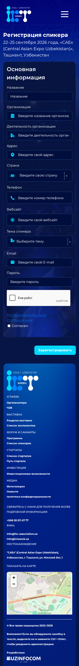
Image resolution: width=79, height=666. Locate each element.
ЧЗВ (9, 407)
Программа (14, 438)
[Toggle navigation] (64, 14)
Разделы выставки (19, 420)
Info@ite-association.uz (22, 533)
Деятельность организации (31, 126)
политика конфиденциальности (29, 496)
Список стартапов (19, 456)
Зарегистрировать (55, 350)
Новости (12, 491)
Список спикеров (19, 443)
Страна (13, 165)
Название (15, 87)
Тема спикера (19, 231)
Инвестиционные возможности (28, 473)
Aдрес (12, 146)
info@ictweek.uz (18, 539)
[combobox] (43, 176)
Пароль (13, 273)
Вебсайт (14, 209)
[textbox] (42, 175)
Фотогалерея (16, 486)
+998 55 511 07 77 (17, 520)
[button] (14, 578)
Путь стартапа (16, 461)
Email (11, 253)
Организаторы (17, 402)
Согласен (20, 326)
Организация (19, 107)
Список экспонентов (21, 425)
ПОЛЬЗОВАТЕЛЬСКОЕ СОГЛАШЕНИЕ (27, 318)
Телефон (14, 187)
